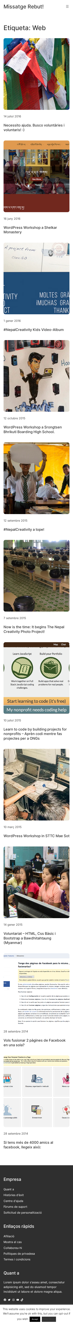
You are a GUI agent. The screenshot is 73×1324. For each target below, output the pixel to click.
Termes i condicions (17, 1259)
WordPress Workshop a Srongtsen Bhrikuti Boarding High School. (33, 429)
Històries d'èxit (14, 1195)
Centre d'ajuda (13, 1201)
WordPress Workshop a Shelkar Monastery (30, 229)
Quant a (9, 1189)
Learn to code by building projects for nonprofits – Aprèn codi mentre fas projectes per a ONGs (35, 734)
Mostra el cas (13, 1242)
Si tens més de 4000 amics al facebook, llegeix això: (28, 1144)
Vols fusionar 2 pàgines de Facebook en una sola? (35, 1042)
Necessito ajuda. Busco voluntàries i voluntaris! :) (34, 127)
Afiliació (9, 1236)
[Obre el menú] (67, 6)
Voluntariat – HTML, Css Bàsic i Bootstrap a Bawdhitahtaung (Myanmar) (30, 938)
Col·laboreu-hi (13, 1248)
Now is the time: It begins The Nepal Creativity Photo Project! (34, 629)
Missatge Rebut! (24, 6)
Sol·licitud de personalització (23, 1212)
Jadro (19, 1318)
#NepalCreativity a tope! (24, 529)
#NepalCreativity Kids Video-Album (34, 330)
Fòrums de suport (15, 1206)
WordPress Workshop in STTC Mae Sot (36, 836)
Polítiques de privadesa (19, 1253)
